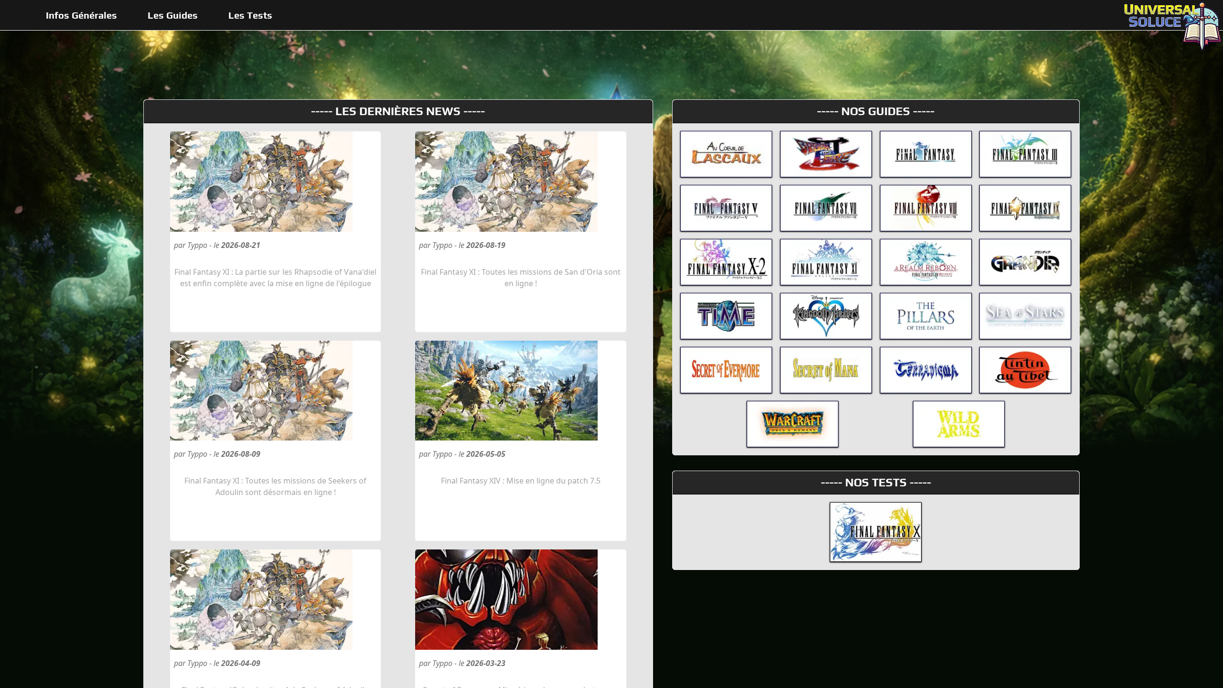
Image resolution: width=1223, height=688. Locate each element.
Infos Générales (81, 15)
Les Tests (250, 15)
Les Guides (173, 15)
